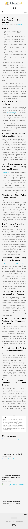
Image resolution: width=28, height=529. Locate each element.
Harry (4, 24)
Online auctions (5, 172)
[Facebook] (13, 8)
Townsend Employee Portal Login (12, 454)
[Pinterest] (15, 8)
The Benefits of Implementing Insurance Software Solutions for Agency (12, 477)
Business (19, 24)
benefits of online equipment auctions (14, 263)
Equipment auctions (11, 112)
